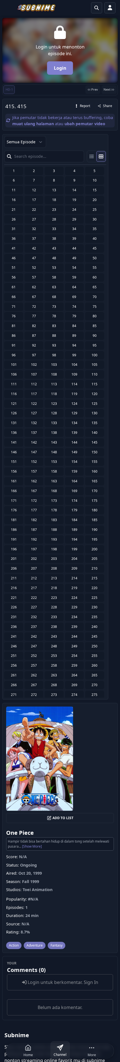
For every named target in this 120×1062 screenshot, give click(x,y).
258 (54, 665)
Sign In (91, 982)
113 (54, 384)
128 (54, 413)
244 (74, 636)
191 (14, 539)
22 (34, 209)
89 (74, 335)
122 (34, 403)
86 (14, 335)
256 (14, 665)
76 (14, 316)
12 (34, 190)
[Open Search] (96, 7)
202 (34, 558)
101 (14, 364)
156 (14, 471)
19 (74, 199)
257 (34, 665)
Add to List (62, 818)
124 (74, 403)
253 (54, 655)
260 (94, 665)
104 (74, 364)
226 (14, 607)
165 (94, 481)
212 (34, 578)
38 (54, 238)
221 (14, 597)
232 (34, 617)
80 (95, 316)
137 (34, 432)
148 (54, 452)
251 (14, 655)
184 (74, 519)
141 (14, 442)
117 (34, 393)
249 (74, 646)
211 (14, 578)
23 (54, 209)
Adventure (35, 945)
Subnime (16, 1035)
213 (54, 578)
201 (14, 558)
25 (95, 209)
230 (94, 607)
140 (94, 432)
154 (74, 461)
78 (54, 316)
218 (54, 588)
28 (54, 219)
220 (94, 588)
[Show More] (32, 846)
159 (74, 471)
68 (54, 296)
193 (54, 539)
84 (74, 325)
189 (74, 529)
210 (94, 568)
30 (95, 219)
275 (94, 694)
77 (34, 316)
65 (95, 287)
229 (74, 607)
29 (74, 219)
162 (34, 481)
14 (74, 190)
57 (34, 277)
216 (14, 588)
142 (34, 442)
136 (14, 432)
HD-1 (9, 89)
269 (74, 685)
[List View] (91, 156)
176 (14, 510)
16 (14, 199)
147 (34, 452)
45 (95, 248)
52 (34, 267)
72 (34, 306)
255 (94, 655)
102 (34, 364)
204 (74, 558)
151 (14, 461)
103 (54, 364)
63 (54, 287)
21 (14, 209)
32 (34, 228)
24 (74, 209)
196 (14, 549)
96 (14, 355)
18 (54, 199)
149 (74, 452)
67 (34, 296)
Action (14, 945)
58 (54, 277)
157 (34, 471)
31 (14, 228)
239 (74, 626)
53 (54, 267)
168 (54, 490)
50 (95, 258)
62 (34, 287)
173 (54, 500)
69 (74, 296)
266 (14, 685)
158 (54, 471)
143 (54, 442)
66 (14, 296)
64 (74, 287)
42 (34, 248)
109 (74, 374)
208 (54, 568)
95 (95, 345)
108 (54, 374)
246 (14, 646)
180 (94, 510)
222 (34, 597)
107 (34, 374)
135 (94, 422)
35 (95, 228)
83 (54, 325)
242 (34, 636)
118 (54, 393)
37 (34, 238)
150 (94, 452)
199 (74, 549)
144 (74, 442)
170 (94, 490)
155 (94, 461)
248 (54, 646)
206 (14, 568)
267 (34, 685)
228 (54, 607)
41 (14, 248)
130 (94, 413)
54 (74, 267)
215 (94, 578)
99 (74, 355)
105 (94, 364)
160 (94, 471)
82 (34, 325)
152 (34, 461)
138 (54, 432)
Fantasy (57, 945)
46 (14, 258)
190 (94, 529)
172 (34, 500)
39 (74, 238)
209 (74, 568)
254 (74, 655)
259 (74, 665)
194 (74, 539)
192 (34, 539)
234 (74, 617)
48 (54, 258)
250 (94, 646)
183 (54, 519)
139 (74, 432)
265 (94, 675)
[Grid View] (101, 156)
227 (34, 607)
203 (54, 558)
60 (95, 277)
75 (95, 306)
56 (14, 277)
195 (94, 539)
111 (14, 384)
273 (54, 694)
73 (54, 306)
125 (94, 403)
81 (14, 325)
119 (74, 393)
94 (74, 345)
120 (94, 393)
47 (34, 258)
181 (14, 519)
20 (95, 199)
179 (74, 510)
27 (34, 219)
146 (14, 452)
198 (54, 549)
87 (34, 335)
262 (34, 675)
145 (94, 442)
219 (74, 588)
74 (74, 306)
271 (14, 694)
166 (14, 490)
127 (34, 413)
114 (74, 384)
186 (14, 529)
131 (14, 422)
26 (14, 219)
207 (34, 568)
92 (34, 345)
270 (94, 685)
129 (74, 413)
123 (54, 403)
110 (94, 374)
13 (54, 190)
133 (54, 422)
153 (54, 461)
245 (94, 636)
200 (94, 549)
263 (54, 675)
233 (54, 617)
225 (94, 597)
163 (54, 481)
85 (95, 325)
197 (34, 549)
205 (94, 558)
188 (54, 529)
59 (74, 277)
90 (95, 335)
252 (34, 655)
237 (34, 626)
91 (14, 345)
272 (34, 694)
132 (34, 422)
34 (74, 228)
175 (94, 500)
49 (74, 258)
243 (54, 636)
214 (74, 578)
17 (34, 199)
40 (95, 238)
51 (14, 267)
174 (74, 500)
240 (94, 626)
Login (60, 68)
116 (14, 393)
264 (74, 675)
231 (14, 617)
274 (74, 694)
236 (14, 626)
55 (95, 267)
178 (54, 510)
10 (95, 180)
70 (95, 296)
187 (34, 529)
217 (34, 588)
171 (14, 500)
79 (74, 316)
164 (74, 481)
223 (54, 597)
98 (54, 355)
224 (74, 597)
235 (94, 617)
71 (14, 306)
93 (54, 345)
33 (54, 228)
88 (54, 335)
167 (34, 490)
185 (94, 519)
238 (54, 626)
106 (14, 374)
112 (34, 384)
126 (14, 413)
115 (94, 384)
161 (14, 481)
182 (34, 519)
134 (74, 422)
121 (14, 403)
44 (74, 248)
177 (34, 510)
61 (14, 287)
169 (74, 490)
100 (94, 355)
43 (54, 248)
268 (54, 685)
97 (34, 355)
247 (34, 646)
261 (14, 675)
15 (95, 190)
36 (14, 238)
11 (14, 190)
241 (14, 636)
